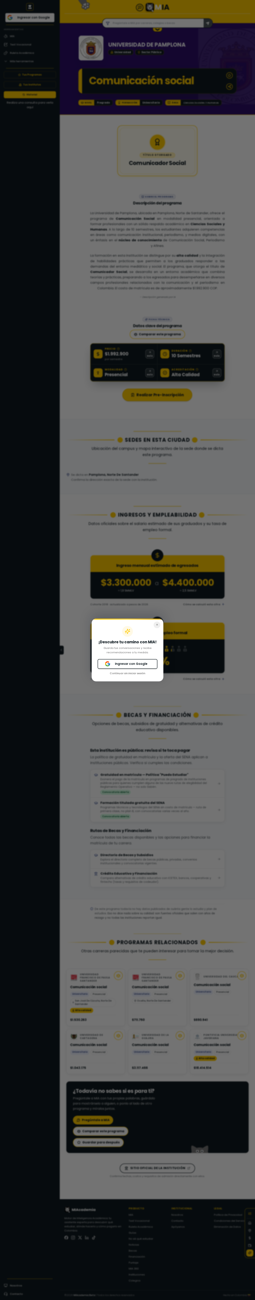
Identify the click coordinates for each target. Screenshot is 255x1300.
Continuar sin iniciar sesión (127, 673)
